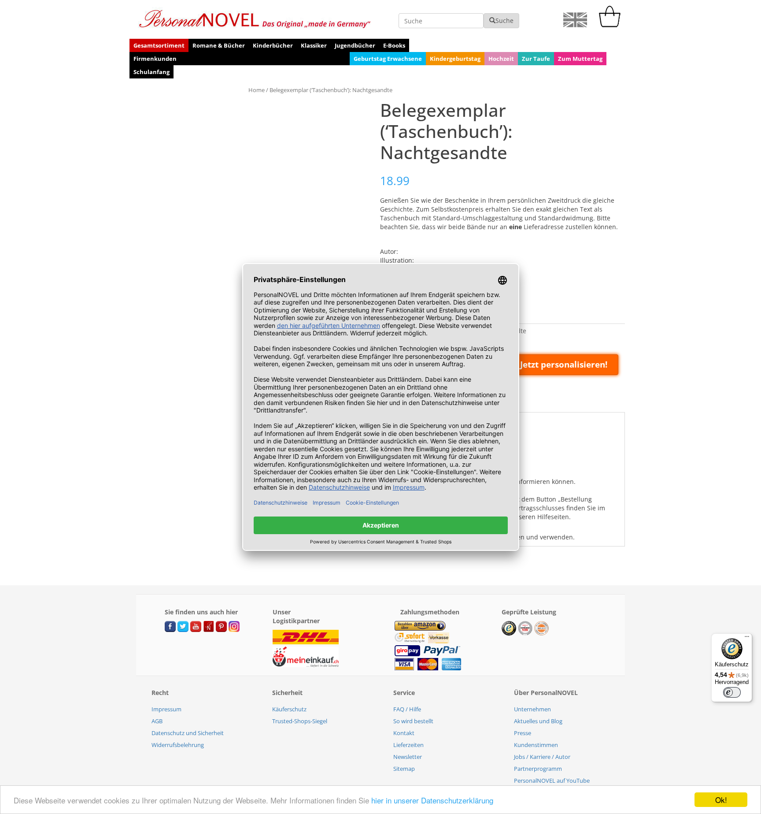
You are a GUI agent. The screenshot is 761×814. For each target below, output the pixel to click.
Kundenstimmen (536, 745)
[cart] (611, 25)
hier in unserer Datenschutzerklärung (432, 800)
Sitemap (404, 769)
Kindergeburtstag (455, 59)
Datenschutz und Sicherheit (187, 733)
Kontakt (403, 733)
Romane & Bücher (218, 45)
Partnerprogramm (538, 769)
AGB (157, 721)
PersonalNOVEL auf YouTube (552, 780)
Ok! (721, 799)
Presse (522, 733)
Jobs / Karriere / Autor (542, 757)
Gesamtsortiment (159, 45)
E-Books (394, 45)
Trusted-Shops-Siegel (299, 721)
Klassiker (314, 45)
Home (256, 90)
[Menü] (747, 638)
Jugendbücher (355, 45)
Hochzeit (501, 59)
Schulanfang (151, 72)
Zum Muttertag (580, 59)
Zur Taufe (536, 59)
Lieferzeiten (408, 745)
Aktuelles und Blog (538, 721)
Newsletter (407, 757)
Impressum (166, 709)
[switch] (732, 692)
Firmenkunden (155, 59)
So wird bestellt (413, 721)
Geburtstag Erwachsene (388, 59)
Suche (504, 20)
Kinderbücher (273, 45)
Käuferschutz (289, 709)
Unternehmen (532, 709)
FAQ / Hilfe (407, 709)
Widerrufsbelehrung (177, 745)
